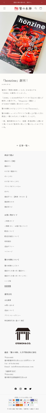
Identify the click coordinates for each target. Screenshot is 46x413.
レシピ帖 (7, 281)
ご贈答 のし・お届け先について (16, 226)
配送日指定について (11, 236)
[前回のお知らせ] (4, 2)
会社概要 (7, 300)
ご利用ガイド (9, 221)
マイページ (8, 251)
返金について (9, 310)
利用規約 (7, 241)
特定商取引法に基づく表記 (14, 320)
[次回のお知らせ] (41, 2)
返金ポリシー (9, 246)
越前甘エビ (8, 207)
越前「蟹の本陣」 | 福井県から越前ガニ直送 (26, 409)
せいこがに (8, 176)
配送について (9, 231)
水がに (6, 191)
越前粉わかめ (9, 202)
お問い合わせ (9, 305)
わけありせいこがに (11, 181)
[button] (4, 8)
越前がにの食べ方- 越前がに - (15, 271)
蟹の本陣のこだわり (11, 265)
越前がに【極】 (10, 161)
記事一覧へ (24, 145)
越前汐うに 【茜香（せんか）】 (16, 197)
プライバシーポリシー (12, 315)
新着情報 (7, 286)
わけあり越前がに (11, 171)
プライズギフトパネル (12, 186)
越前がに (7, 166)
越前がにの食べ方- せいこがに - (16, 276)
